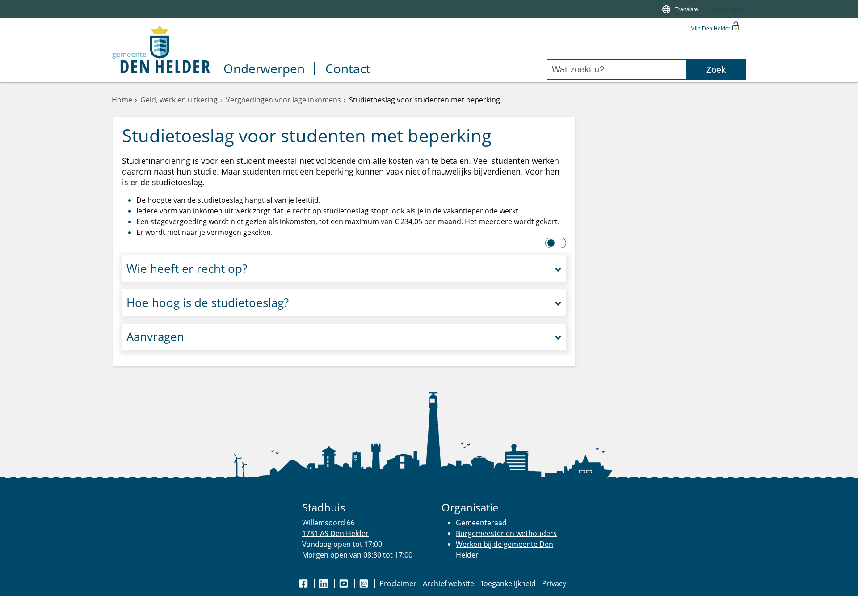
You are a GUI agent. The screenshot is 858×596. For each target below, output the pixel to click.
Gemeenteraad (481, 523)
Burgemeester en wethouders (506, 533)
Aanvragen (155, 337)
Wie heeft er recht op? (186, 269)
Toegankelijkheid (508, 583)
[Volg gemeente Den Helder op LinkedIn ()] (324, 583)
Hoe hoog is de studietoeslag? (207, 303)
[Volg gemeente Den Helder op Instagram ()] (364, 583)
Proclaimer (397, 583)
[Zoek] (716, 70)
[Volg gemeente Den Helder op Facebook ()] (304, 583)
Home (122, 100)
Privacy (554, 583)
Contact (347, 69)
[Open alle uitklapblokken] (556, 243)
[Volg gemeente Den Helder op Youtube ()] (344, 583)
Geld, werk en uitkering (179, 100)
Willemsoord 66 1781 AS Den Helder (335, 527)
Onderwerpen (264, 69)
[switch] (681, 9)
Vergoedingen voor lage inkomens (283, 100)
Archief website (448, 583)
